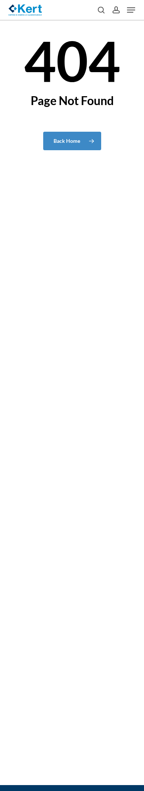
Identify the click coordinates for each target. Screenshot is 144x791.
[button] (131, 10)
